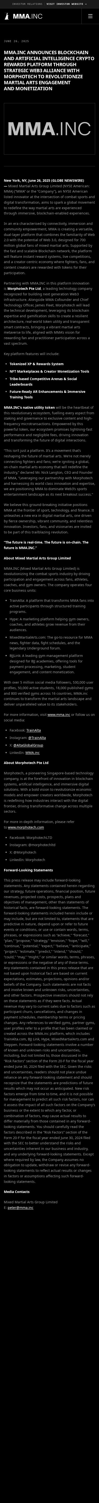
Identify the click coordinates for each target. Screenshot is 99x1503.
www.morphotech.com (26, 827)
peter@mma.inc (20, 1207)
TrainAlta (33, 730)
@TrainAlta (37, 737)
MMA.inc (32, 752)
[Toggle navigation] (90, 16)
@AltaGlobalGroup (28, 745)
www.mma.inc (59, 714)
